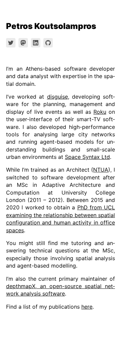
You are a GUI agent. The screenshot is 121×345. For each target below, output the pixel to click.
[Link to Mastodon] (23, 42)
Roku (99, 111)
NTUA (100, 169)
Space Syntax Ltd (87, 156)
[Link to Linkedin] (35, 42)
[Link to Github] (48, 42)
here (86, 306)
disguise (57, 96)
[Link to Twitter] (10, 42)
